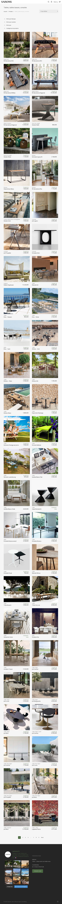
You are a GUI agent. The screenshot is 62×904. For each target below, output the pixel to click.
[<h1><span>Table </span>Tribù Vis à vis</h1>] (45, 589)
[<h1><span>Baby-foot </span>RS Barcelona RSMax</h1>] (17, 77)
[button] (57, 2)
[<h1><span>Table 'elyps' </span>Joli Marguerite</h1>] (45, 685)
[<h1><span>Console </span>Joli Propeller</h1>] (17, 237)
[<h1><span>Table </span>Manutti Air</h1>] (45, 269)
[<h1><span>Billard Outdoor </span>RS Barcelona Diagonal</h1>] (17, 109)
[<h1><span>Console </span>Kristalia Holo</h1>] (45, 237)
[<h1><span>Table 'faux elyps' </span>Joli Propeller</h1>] (17, 781)
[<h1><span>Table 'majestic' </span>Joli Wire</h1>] (17, 813)
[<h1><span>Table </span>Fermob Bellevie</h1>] (45, 429)
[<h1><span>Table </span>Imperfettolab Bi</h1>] (45, 493)
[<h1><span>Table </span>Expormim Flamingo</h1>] (45, 397)
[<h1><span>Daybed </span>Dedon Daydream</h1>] (17, 269)
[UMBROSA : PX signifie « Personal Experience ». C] (17, 872)
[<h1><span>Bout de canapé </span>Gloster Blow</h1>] (17, 141)
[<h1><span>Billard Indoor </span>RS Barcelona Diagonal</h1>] (45, 77)
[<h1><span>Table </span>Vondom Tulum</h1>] (17, 653)
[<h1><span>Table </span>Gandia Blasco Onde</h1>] (17, 493)
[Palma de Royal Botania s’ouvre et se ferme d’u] (17, 864)
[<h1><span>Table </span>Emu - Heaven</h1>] (17, 301)
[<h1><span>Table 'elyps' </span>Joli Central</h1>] (45, 653)
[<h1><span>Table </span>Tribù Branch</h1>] (17, 589)
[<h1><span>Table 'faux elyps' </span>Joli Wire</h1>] (45, 781)
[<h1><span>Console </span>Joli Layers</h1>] (45, 205)
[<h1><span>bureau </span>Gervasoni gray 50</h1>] (45, 141)
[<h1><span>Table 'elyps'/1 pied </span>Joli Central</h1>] (45, 717)
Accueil (5, 11)
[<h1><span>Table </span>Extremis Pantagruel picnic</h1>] (17, 429)
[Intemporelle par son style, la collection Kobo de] (8, 872)
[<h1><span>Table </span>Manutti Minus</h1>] (45, 557)
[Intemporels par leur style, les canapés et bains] (25, 864)
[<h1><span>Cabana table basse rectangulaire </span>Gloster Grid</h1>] (17, 205)
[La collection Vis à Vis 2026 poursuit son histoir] (25, 880)
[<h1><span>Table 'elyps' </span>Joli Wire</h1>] (17, 717)
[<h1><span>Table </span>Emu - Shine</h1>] (45, 301)
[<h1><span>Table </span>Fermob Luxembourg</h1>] (17, 461)
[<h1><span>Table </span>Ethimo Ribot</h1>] (17, 397)
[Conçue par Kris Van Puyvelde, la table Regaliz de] (8, 864)
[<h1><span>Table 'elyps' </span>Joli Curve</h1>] (17, 685)
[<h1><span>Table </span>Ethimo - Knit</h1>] (45, 333)
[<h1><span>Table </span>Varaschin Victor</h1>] (17, 621)
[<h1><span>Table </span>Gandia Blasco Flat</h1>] (45, 461)
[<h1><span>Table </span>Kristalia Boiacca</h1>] (45, 525)
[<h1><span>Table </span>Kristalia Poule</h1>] (17, 557)
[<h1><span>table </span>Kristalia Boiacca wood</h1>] (17, 525)
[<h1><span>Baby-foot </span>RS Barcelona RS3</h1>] (45, 45)
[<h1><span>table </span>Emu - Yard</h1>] (17, 333)
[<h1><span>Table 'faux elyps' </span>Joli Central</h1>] (17, 749)
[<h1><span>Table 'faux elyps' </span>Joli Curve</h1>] (45, 749)
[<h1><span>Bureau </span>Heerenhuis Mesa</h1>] (17, 173)
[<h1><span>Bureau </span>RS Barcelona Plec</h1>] (45, 173)
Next (42, 837)
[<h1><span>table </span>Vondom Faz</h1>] (45, 621)
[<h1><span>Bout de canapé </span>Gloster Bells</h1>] (45, 109)
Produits (11, 11)
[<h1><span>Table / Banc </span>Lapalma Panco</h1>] (45, 813)
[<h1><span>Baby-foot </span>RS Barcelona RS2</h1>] (17, 45)
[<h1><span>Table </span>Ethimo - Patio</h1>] (17, 365)
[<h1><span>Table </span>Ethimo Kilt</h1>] (45, 365)
